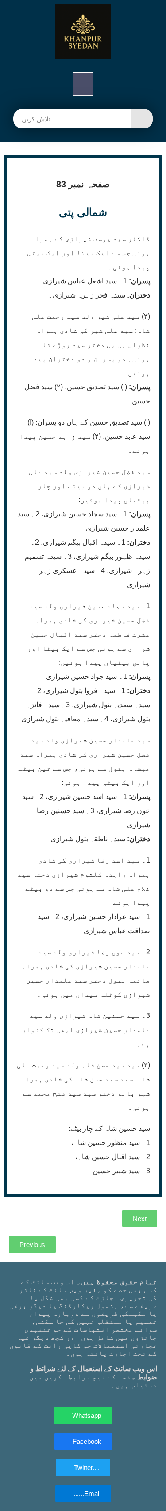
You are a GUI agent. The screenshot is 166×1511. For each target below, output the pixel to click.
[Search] (142, 118)
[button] (83, 84)
